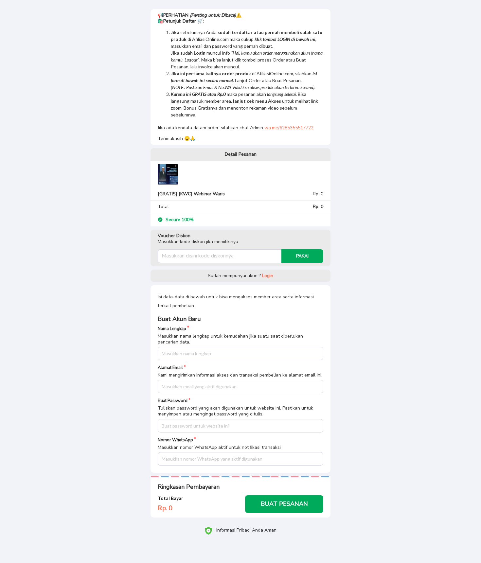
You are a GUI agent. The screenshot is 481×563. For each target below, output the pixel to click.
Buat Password (172, 401)
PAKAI (302, 256)
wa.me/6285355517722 (288, 128)
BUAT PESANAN (284, 504)
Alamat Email (170, 368)
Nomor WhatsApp (175, 440)
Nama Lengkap (172, 329)
